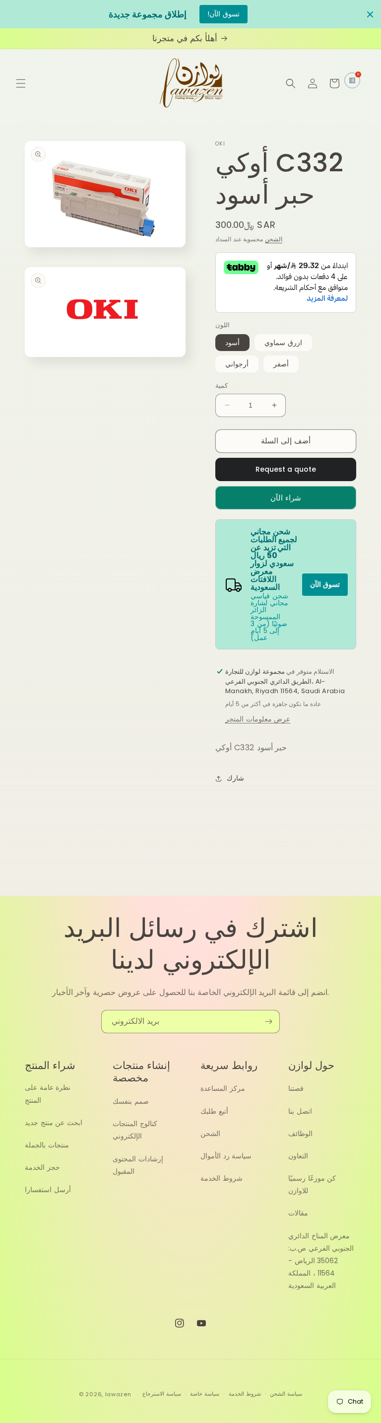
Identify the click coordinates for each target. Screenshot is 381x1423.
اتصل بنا (300, 1111)
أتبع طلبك (214, 1111)
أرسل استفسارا (48, 1190)
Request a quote (285, 469)
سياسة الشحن (286, 1394)
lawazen (119, 1394)
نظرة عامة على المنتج (47, 1093)
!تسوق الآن (223, 14)
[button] (21, 83)
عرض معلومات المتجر (257, 719)
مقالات (298, 1213)
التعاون (298, 1156)
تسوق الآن (325, 584)
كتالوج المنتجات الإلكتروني (135, 1130)
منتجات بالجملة (47, 1145)
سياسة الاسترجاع (161, 1394)
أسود (232, 343)
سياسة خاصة (204, 1394)
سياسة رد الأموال (226, 1156)
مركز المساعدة (222, 1088)
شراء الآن (285, 498)
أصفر (281, 364)
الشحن (273, 239)
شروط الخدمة (221, 1178)
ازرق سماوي (283, 343)
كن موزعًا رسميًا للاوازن (312, 1184)
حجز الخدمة (42, 1167)
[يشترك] (268, 1021)
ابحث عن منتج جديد (53, 1123)
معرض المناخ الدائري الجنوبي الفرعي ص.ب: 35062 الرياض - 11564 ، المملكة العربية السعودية (321, 1261)
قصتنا (296, 1088)
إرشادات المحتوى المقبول (138, 1165)
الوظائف (300, 1133)
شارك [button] (235, 778)
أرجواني (237, 364)
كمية (221, 385)
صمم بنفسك (131, 1101)
